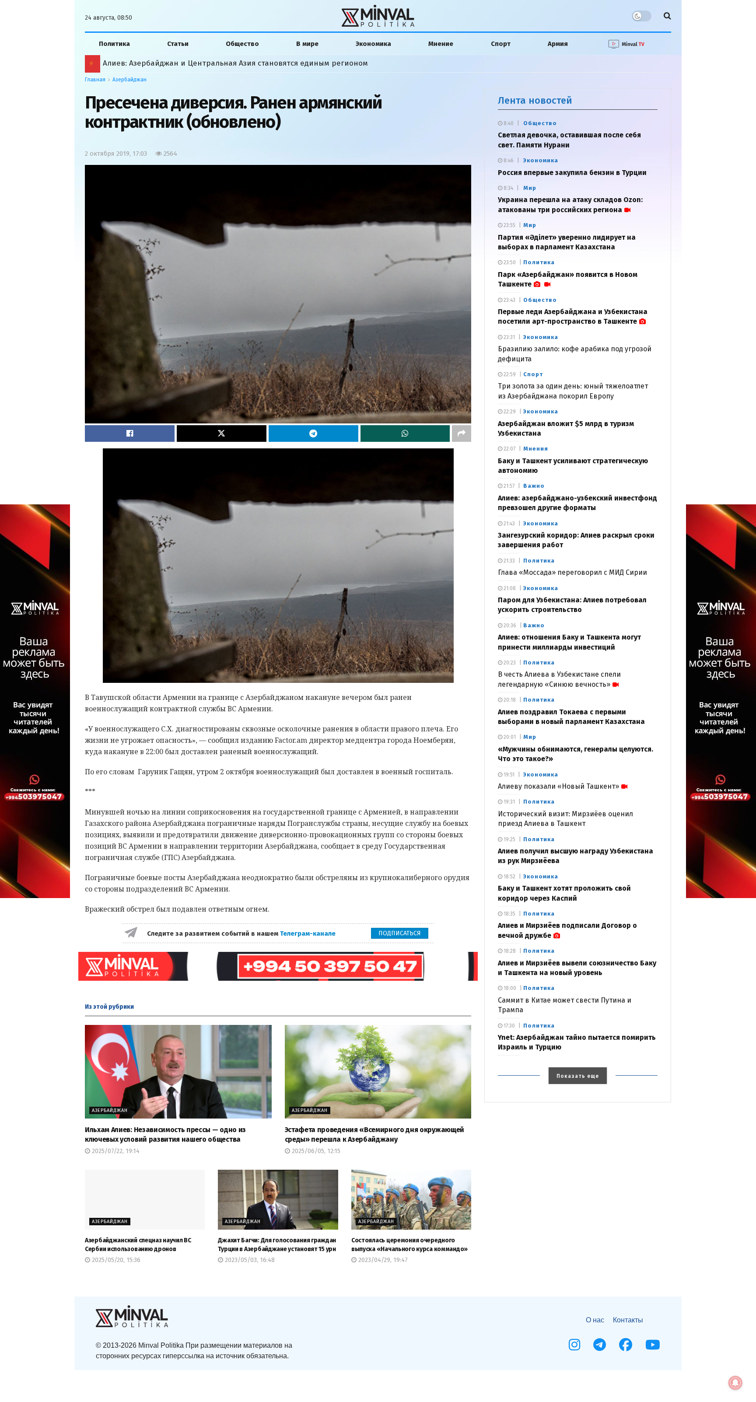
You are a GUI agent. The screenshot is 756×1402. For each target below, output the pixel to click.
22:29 (509, 412)
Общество (242, 44)
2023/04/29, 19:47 (382, 1260)
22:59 (509, 374)
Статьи (178, 44)
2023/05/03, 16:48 (249, 1260)
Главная (95, 80)
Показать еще (577, 1076)
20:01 (509, 737)
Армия (558, 44)
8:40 (508, 123)
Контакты (628, 1320)
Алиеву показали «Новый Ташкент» (558, 786)
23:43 (508, 300)
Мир (529, 188)
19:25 (508, 839)
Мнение (440, 44)
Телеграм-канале (308, 933)
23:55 (508, 225)
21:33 (508, 561)
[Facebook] (625, 1344)
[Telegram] (599, 1344)
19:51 (508, 775)
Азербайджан (129, 80)
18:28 (509, 951)
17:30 (508, 1026)
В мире (307, 44)
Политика (114, 44)
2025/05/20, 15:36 (115, 1260)
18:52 (508, 877)
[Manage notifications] (735, 1383)
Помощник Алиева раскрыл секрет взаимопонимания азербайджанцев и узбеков (254, 63)
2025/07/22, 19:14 (115, 1151)
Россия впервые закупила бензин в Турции (572, 172)
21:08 (509, 588)
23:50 (509, 262)
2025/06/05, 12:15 (315, 1151)
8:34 (507, 188)
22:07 (508, 449)
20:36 (509, 625)
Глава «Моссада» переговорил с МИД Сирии (572, 572)
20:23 (509, 663)
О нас (595, 1320)
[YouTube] (652, 1344)
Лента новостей (535, 100)
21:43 (508, 524)
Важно (534, 485)
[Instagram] (574, 1344)
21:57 (508, 486)
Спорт (501, 44)
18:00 (509, 988)
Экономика (373, 44)
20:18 (509, 700)
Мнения (535, 448)
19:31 (508, 802)
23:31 (508, 337)
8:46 (508, 160)
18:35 (508, 914)
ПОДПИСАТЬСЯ (399, 933)
